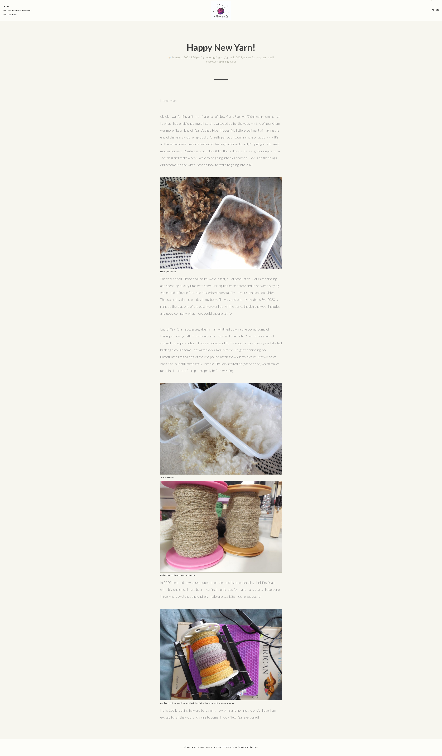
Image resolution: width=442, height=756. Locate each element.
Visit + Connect (10, 15)
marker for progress (254, 57)
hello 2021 (236, 57)
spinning (224, 61)
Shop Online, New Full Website (17, 10)
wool (233, 61)
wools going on (214, 57)
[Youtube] (437, 10)
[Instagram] (433, 10)
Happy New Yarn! (221, 47)
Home (6, 6)
